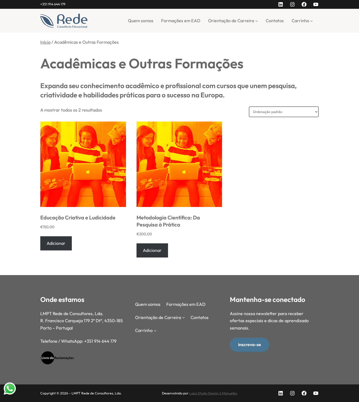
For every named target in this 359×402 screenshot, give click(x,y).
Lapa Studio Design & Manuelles (213, 393)
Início (45, 42)
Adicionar (56, 243)
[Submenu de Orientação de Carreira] (256, 20)
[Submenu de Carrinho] (311, 20)
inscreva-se (249, 344)
